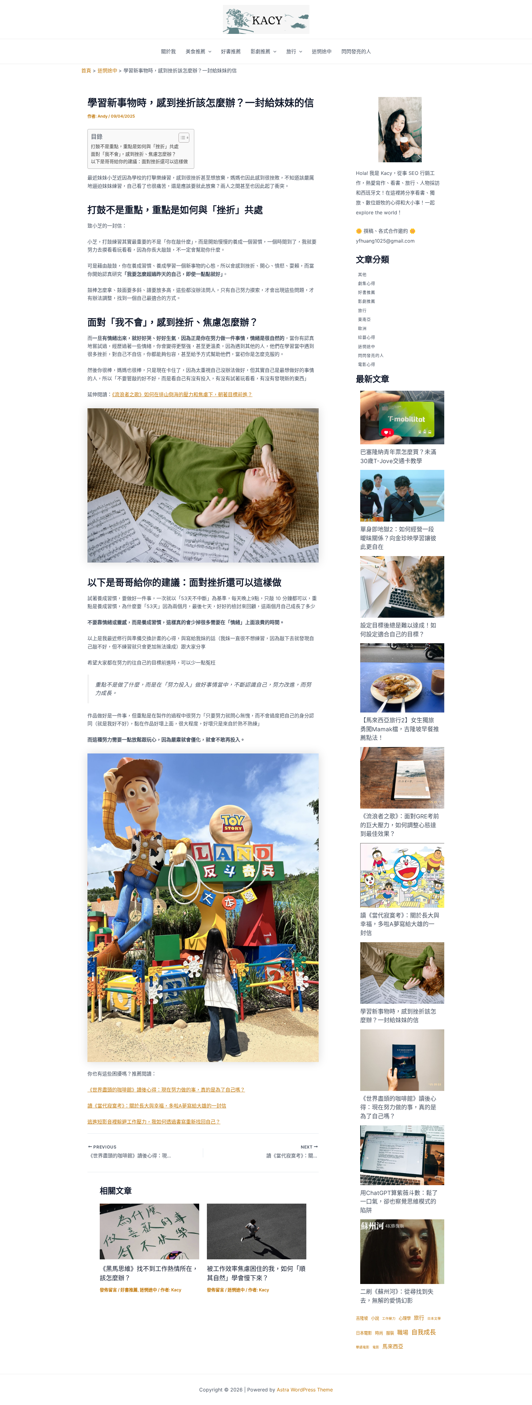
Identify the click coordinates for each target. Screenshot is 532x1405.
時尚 (379, 1332)
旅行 (291, 51)
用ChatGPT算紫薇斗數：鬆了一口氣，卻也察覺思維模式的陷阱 (399, 1201)
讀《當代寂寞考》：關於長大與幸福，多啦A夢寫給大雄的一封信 (156, 1106)
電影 (376, 1347)
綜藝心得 (366, 337)
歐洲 (362, 328)
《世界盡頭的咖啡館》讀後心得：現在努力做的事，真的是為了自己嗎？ (166, 1090)
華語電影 (362, 1347)
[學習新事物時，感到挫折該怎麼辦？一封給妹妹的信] (406, 973)
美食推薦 (195, 51)
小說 (375, 1318)
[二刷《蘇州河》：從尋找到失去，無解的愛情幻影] (406, 1251)
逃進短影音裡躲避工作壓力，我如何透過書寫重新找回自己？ (153, 1122)
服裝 (390, 1332)
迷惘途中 (322, 51)
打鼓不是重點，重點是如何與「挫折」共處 (135, 146)
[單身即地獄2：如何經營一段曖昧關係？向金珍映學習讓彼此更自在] (406, 496)
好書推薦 (231, 51)
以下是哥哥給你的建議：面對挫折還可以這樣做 (139, 161)
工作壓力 (389, 1319)
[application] (208, 51)
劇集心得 (366, 283)
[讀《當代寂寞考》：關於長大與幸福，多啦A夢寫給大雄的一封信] (406, 875)
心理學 (405, 1318)
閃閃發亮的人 (356, 51)
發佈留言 (108, 1289)
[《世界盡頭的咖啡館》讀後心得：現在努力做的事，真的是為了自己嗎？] (406, 1060)
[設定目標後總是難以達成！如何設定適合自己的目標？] (406, 587)
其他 (362, 274)
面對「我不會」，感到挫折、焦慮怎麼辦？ (133, 154)
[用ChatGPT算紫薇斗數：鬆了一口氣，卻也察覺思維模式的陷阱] (406, 1155)
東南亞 (364, 319)
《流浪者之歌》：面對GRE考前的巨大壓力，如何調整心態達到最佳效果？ (399, 825)
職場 (402, 1332)
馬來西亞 (392, 1346)
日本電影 (364, 1332)
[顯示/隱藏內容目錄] (181, 137)
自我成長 (423, 1332)
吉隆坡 (362, 1318)
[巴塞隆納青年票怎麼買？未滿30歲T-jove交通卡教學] (406, 417)
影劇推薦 (260, 51)
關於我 (168, 51)
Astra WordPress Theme (305, 1390)
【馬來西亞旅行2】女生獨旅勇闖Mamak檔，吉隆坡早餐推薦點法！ (399, 729)
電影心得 (366, 364)
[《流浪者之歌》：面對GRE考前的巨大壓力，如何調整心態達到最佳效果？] (406, 778)
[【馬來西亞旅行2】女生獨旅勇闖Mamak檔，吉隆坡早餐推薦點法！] (406, 678)
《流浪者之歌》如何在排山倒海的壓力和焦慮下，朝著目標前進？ (182, 394)
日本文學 (434, 1319)
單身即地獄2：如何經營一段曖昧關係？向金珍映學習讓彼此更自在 (398, 538)
